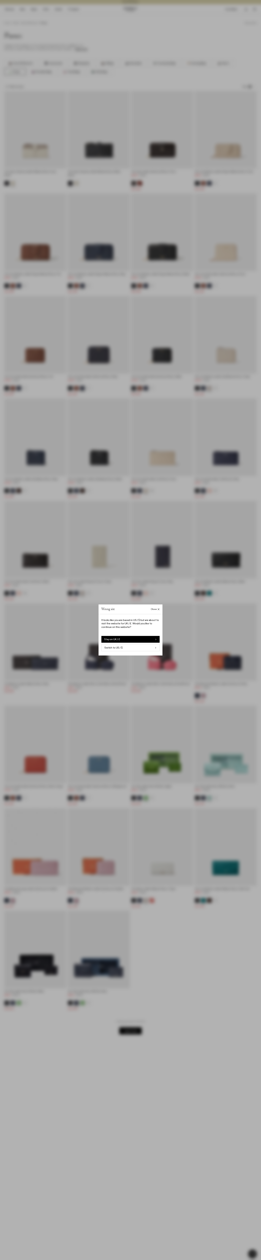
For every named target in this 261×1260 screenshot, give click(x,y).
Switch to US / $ (113, 648)
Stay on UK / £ (112, 639)
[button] (130, 630)
